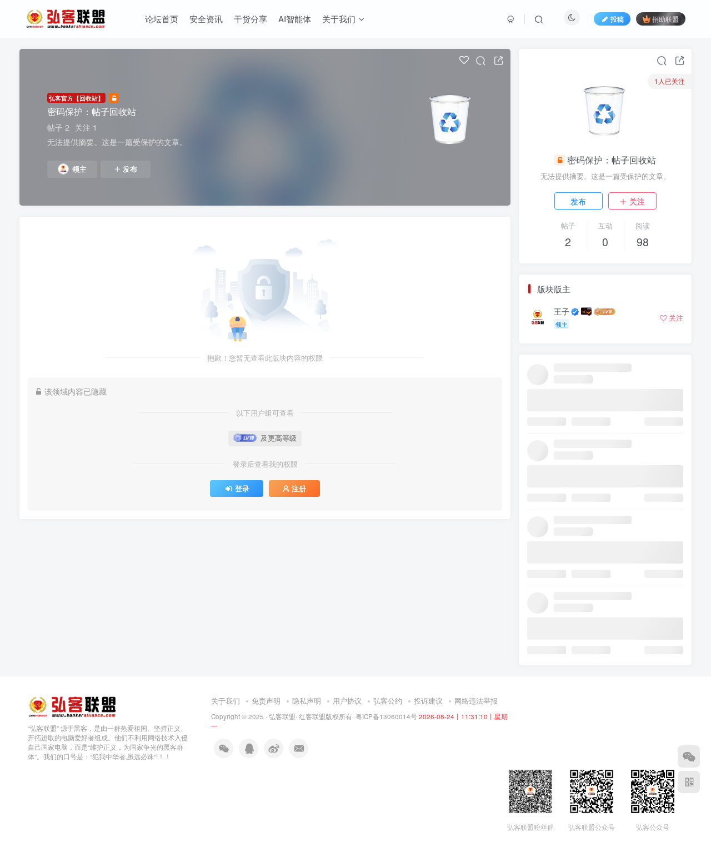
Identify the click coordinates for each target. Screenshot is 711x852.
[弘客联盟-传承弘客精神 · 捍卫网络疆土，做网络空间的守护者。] (72, 706)
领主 (79, 169)
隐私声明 (306, 700)
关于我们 (339, 18)
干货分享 (250, 18)
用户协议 (347, 700)
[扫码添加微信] (689, 756)
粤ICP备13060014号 (386, 716)
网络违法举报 (476, 700)
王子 (561, 311)
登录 (242, 489)
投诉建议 (428, 700)
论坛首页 (161, 18)
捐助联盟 (665, 18)
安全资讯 (206, 18)
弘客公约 (387, 700)
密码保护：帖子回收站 (91, 111)
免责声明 (266, 700)
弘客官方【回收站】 (76, 97)
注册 (299, 489)
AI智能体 (294, 18)
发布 (130, 169)
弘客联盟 (282, 716)
